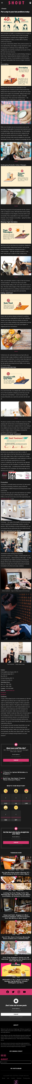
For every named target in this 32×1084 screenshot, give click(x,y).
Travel (22, 869)
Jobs (8, 1078)
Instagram (3, 694)
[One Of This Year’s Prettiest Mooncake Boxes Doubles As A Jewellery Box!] (16, 927)
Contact (13, 1078)
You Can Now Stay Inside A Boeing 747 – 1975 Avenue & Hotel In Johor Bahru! (16, 873)
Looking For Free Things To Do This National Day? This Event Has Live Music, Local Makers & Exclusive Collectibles (16, 894)
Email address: (16, 754)
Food (18, 934)
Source (16, 161)
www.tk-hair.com (10, 690)
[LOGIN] (30, 2)
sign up (9, 499)
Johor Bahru (11, 869)
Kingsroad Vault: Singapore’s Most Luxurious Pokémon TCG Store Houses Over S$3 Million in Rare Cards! (16, 916)
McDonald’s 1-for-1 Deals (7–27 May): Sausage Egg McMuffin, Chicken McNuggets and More (16, 981)
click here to (4, 499)
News (17, 869)
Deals (14, 934)
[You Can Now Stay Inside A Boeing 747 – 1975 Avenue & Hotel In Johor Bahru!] (16, 862)
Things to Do (20, 890)
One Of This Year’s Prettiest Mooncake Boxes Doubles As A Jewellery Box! (16, 937)
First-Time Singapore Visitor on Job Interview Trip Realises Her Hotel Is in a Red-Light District (16, 959)
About (3, 1078)
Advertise (19, 1078)
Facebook (3, 692)
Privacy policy (26, 1078)
